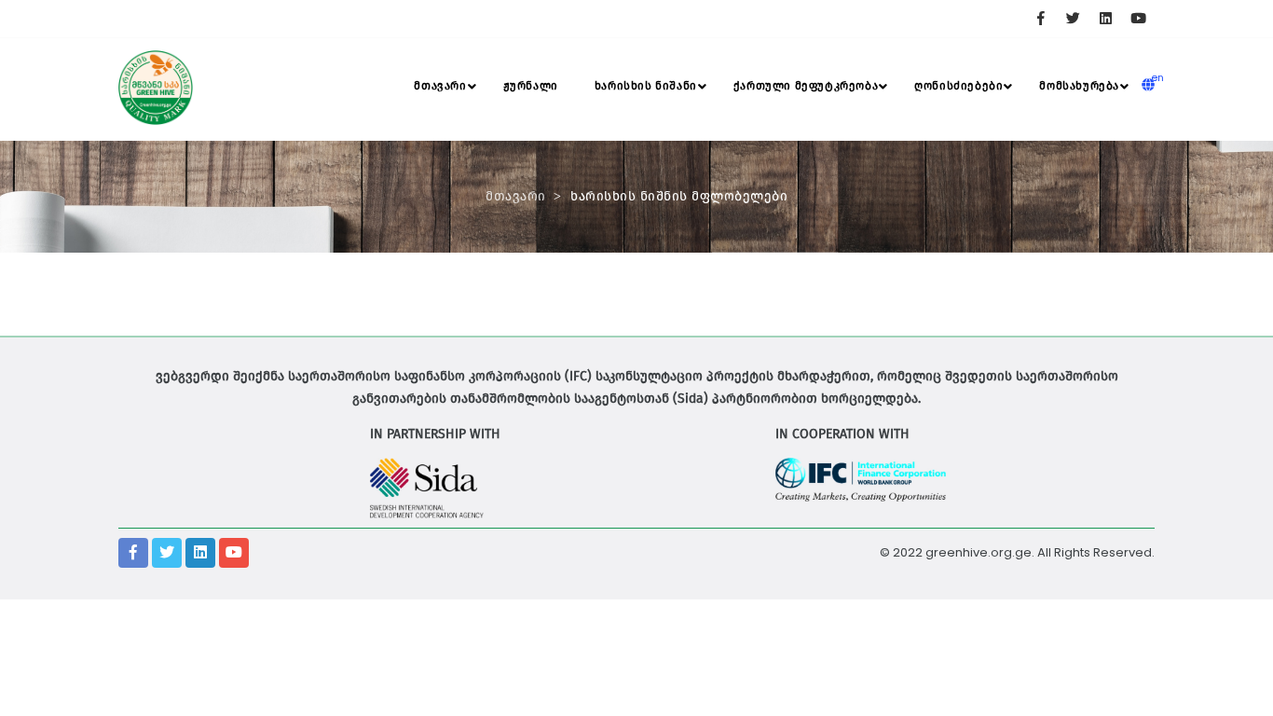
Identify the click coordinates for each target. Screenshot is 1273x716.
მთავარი (440, 85)
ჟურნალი (530, 85)
